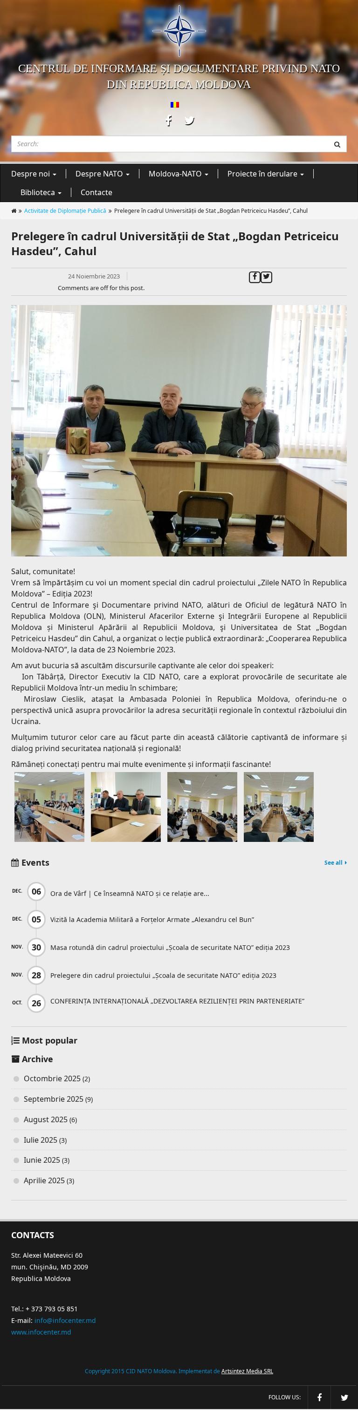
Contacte (96, 192)
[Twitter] (266, 276)
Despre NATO (100, 173)
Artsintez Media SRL (247, 1371)
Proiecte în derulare (263, 173)
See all (333, 863)
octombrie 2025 (52, 1078)
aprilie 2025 (44, 1180)
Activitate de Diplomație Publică (65, 211)
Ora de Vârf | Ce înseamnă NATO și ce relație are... (129, 893)
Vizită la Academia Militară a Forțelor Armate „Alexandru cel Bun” (152, 919)
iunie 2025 (42, 1160)
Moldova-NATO (176, 173)
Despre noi (31, 173)
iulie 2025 (40, 1140)
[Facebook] (255, 276)
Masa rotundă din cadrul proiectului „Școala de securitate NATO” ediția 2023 (170, 947)
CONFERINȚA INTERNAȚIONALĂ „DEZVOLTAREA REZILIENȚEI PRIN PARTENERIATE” (177, 1000)
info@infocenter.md (65, 1320)
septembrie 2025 (53, 1099)
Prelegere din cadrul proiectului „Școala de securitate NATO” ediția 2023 (163, 975)
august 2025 (46, 1119)
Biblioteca (39, 192)
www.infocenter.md (41, 1332)
